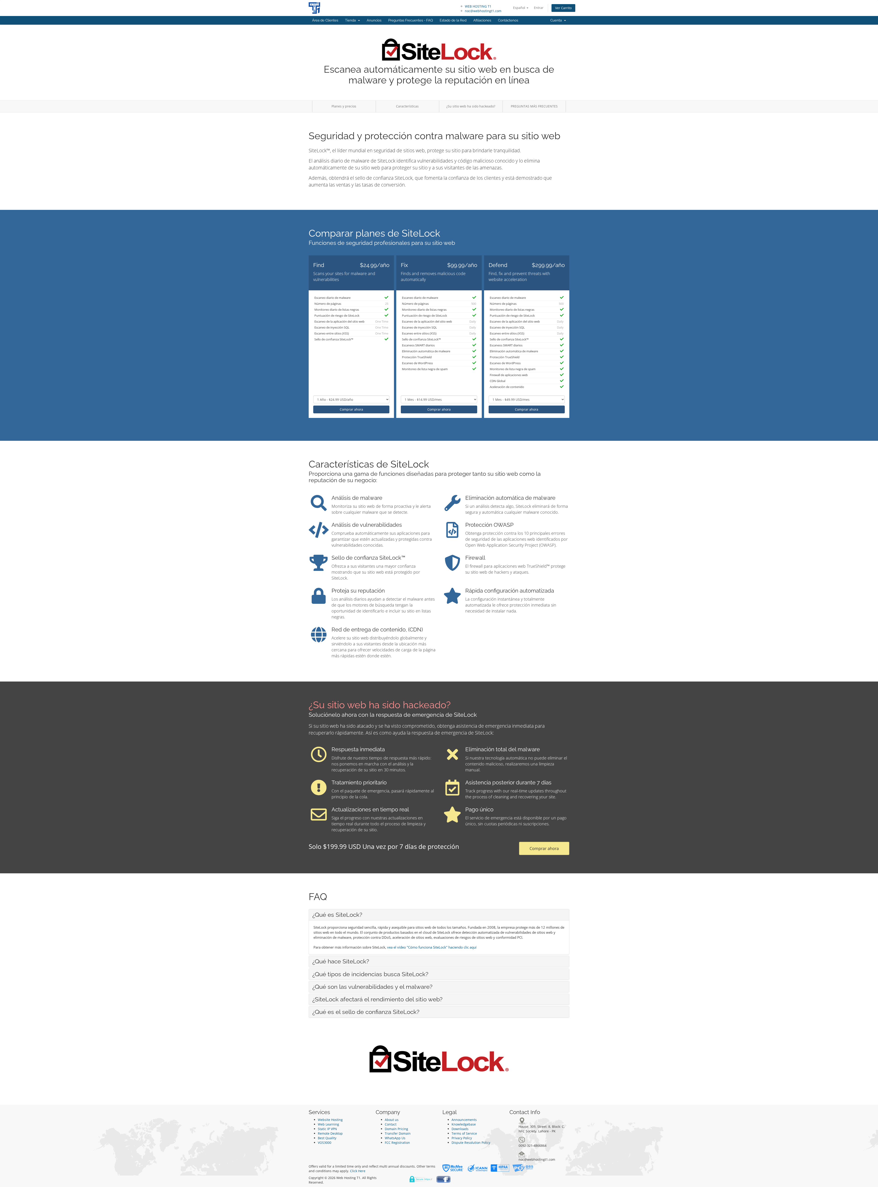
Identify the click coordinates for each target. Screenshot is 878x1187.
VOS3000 (324, 1142)
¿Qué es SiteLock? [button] (337, 914)
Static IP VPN (327, 1129)
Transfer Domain (398, 1133)
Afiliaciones (482, 20)
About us (392, 1119)
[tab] (439, 914)
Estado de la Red (453, 20)
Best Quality (327, 1138)
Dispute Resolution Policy (471, 1142)
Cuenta (557, 20)
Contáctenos (508, 20)
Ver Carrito (563, 8)
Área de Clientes (325, 20)
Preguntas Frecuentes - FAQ (410, 20)
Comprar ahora (351, 409)
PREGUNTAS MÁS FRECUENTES (534, 106)
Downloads (460, 1129)
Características (407, 106)
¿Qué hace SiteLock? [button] (340, 961)
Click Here (357, 1171)
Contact (390, 1124)
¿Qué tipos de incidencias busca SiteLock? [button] (370, 974)
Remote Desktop (330, 1133)
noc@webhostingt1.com (483, 11)
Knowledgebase (464, 1124)
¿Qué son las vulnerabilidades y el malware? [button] (372, 986)
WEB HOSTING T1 (478, 6)
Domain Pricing (396, 1129)
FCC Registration (397, 1142)
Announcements (464, 1119)
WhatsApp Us (395, 1138)
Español (519, 7)
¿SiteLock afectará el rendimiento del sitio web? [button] (377, 999)
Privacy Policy (462, 1138)
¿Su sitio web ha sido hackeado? (470, 106)
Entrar (538, 7)
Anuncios (374, 20)
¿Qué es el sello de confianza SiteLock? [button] (365, 1011)
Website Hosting (330, 1119)
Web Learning (328, 1124)
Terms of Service (464, 1133)
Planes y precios (344, 106)
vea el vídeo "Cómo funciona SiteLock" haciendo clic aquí (431, 947)
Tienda (351, 20)
